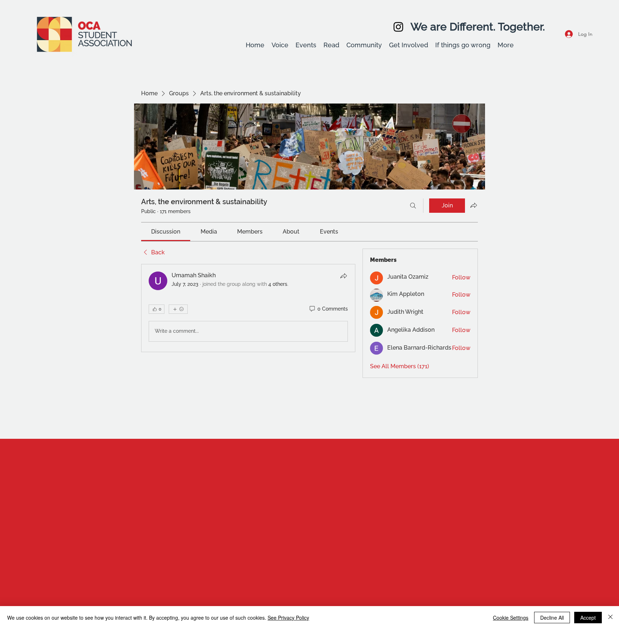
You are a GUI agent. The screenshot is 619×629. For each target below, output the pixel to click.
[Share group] (473, 205)
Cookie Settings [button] (510, 617)
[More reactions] (178, 309)
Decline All (552, 617)
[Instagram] (398, 26)
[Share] (343, 276)
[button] (280, 45)
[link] (165, 231)
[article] (248, 308)
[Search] (413, 205)
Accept (588, 617)
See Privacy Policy (288, 617)
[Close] (610, 617)
